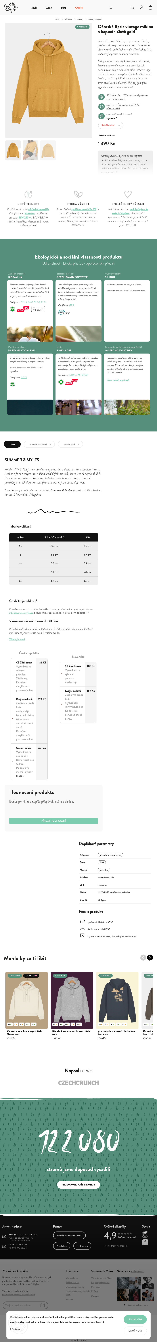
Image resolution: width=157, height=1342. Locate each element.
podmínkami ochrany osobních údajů (18, 1294)
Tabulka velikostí (38, 444)
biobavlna (104, 870)
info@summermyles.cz (23, 1235)
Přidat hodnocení (53, 821)
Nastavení (16, 1329)
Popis (12, 444)
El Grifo (94, 1291)
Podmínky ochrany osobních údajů (78, 1292)
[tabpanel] (26, 1007)
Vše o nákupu (72, 1278)
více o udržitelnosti (115, 99)
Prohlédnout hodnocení (115, 1245)
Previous (144, 959)
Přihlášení (82, 1246)
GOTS (24, 302)
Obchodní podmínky (75, 1287)
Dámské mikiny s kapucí (110, 855)
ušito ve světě (113, 108)
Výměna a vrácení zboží (69, 1235)
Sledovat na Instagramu (138, 1305)
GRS (71, 305)
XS (9, 1024)
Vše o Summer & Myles (101, 1278)
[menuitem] (34, 7)
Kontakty (62, 1246)
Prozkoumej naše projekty (78, 1184)
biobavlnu (30, 213)
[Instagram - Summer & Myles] (145, 1234)
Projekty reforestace (100, 1282)
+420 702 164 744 (17, 1244)
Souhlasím (135, 1319)
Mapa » (20, 776)
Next (151, 959)
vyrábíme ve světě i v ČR (83, 209)
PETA (43, 302)
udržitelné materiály (38, 209)
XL (33, 1024)
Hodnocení (69, 444)
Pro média (95, 1287)
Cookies (69, 1299)
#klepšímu (137, 1271)
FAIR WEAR (34, 302)
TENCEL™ (25, 217)
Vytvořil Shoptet (78, 1340)
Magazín (95, 1296)
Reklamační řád (72, 1282)
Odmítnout (135, 1330)
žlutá (102, 862)
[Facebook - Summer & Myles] (145, 1242)
